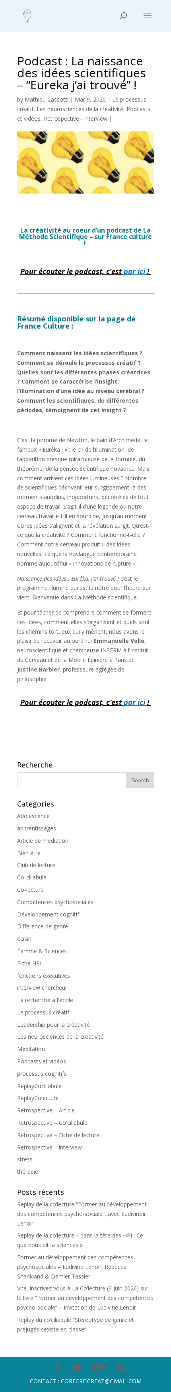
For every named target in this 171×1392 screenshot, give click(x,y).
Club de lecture (36, 865)
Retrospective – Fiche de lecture (58, 1135)
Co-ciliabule (32, 877)
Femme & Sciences (42, 951)
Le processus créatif (43, 1012)
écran (24, 938)
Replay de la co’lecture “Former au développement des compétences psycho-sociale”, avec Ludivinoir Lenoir (82, 1213)
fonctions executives (43, 975)
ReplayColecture (38, 1098)
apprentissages (36, 828)
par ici (134, 271)
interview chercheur (42, 987)
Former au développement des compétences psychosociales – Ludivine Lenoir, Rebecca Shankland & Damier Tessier (75, 1266)
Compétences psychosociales (55, 902)
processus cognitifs (42, 1073)
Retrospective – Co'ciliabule (52, 1122)
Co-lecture (30, 889)
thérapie (27, 1171)
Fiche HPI (29, 963)
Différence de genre (42, 926)
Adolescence (33, 816)
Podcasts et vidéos (41, 1061)
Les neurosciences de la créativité (80, 109)
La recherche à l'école (45, 1000)
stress (25, 1159)
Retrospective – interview (49, 1147)
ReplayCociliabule (39, 1086)
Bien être (29, 853)
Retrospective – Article (46, 1110)
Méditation (31, 1049)
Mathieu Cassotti (46, 99)
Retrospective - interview (75, 118)
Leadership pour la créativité (53, 1024)
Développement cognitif (48, 914)
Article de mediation (42, 840)
